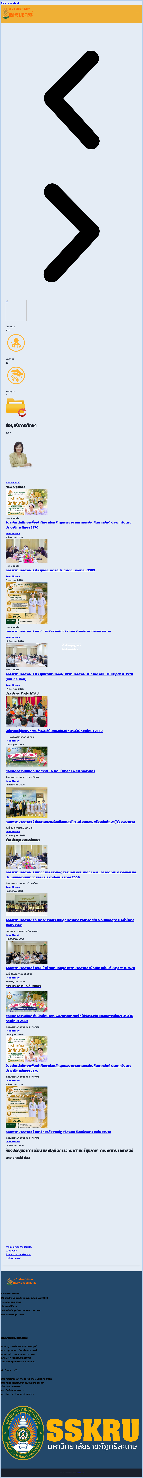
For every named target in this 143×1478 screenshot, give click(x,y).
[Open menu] (137, 13)
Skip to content (10, 3)
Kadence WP (80, 1473)
